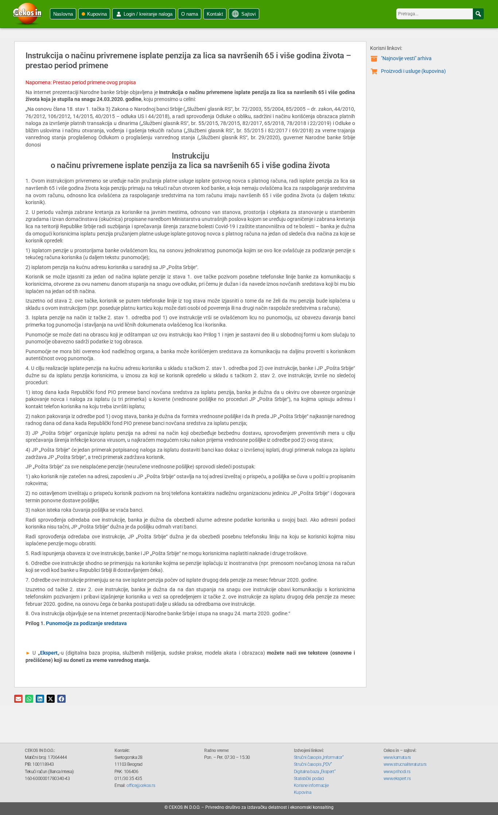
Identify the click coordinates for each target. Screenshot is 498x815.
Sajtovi (248, 14)
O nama (189, 14)
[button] (478, 13)
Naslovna (63, 14)
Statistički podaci (309, 778)
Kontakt (215, 14)
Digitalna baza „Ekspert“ (314, 771)
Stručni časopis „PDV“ (313, 764)
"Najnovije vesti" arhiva (406, 58)
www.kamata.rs (397, 757)
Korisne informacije (311, 785)
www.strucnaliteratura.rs (405, 764)
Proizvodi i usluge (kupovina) (413, 71)
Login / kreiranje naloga (148, 14)
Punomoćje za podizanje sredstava (86, 623)
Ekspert (49, 653)
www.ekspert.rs (397, 778)
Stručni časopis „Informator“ (318, 757)
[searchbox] (440, 13)
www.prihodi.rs (397, 771)
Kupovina (97, 14)
